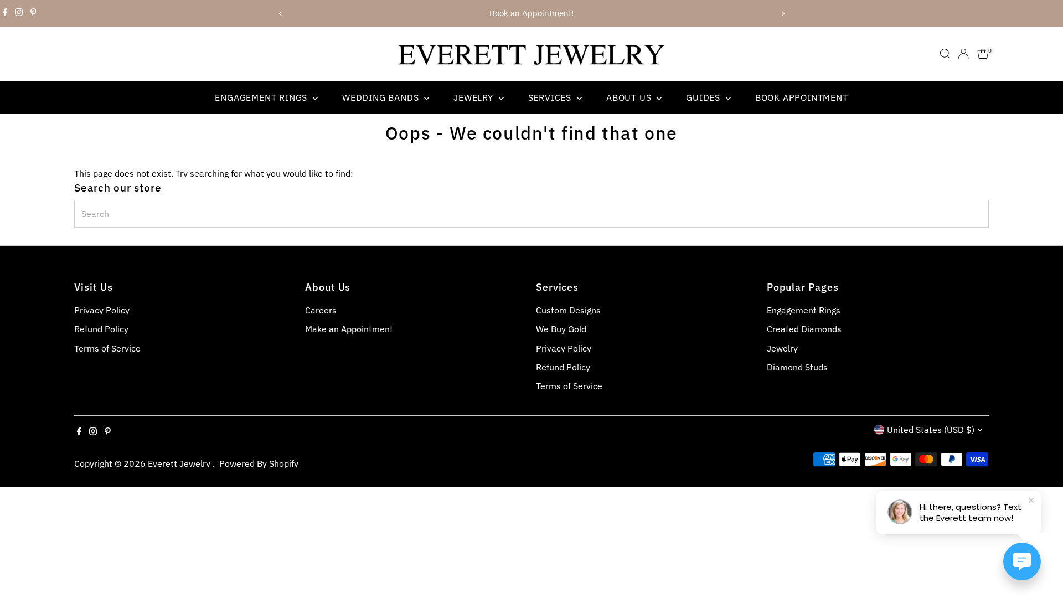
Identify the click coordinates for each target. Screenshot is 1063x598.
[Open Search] (945, 54)
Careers (321, 310)
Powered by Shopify (258, 463)
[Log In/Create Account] (963, 54)
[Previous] (280, 13)
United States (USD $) (930, 429)
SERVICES (551, 97)
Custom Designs (568, 310)
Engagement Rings (262, 97)
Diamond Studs (797, 367)
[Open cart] (983, 54)
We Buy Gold (561, 328)
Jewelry (474, 97)
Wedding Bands (381, 97)
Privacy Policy (102, 310)
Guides (704, 97)
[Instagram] (18, 13)
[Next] (782, 13)
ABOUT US (630, 97)
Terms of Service (107, 348)
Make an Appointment (349, 328)
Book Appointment (801, 97)
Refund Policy (101, 328)
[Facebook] (5, 13)
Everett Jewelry (180, 463)
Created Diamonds (804, 328)
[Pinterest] (33, 13)
